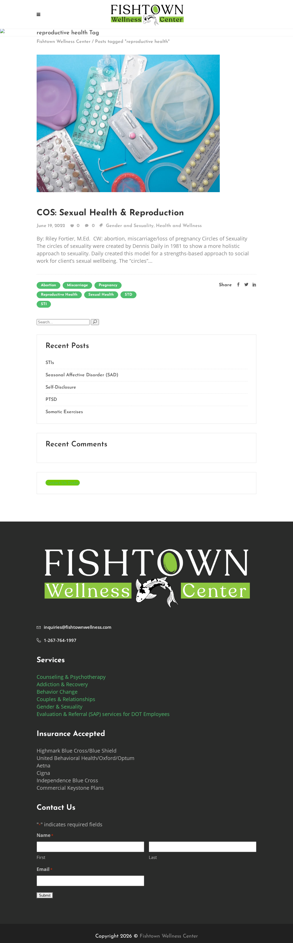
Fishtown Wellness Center (63, 41)
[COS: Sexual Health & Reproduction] (128, 123)
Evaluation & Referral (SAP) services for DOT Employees (103, 714)
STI (44, 304)
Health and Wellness (179, 226)
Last (153, 857)
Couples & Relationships (66, 699)
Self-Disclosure (60, 387)
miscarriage (77, 285)
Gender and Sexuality (130, 226)
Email (44, 869)
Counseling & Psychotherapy (71, 676)
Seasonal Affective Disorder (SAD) (81, 375)
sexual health (101, 295)
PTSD (51, 399)
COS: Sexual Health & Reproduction (110, 213)
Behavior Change (57, 691)
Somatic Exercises (64, 412)
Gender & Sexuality (59, 706)
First (41, 857)
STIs (49, 363)
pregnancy (108, 285)
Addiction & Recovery (62, 684)
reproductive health (59, 295)
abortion (48, 285)
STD (128, 295)
